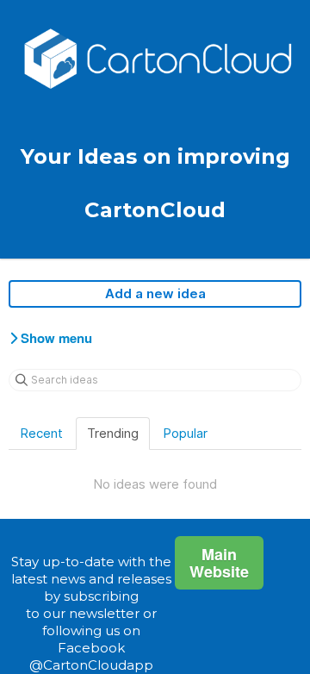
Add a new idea (155, 293)
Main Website (219, 563)
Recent (41, 433)
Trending (113, 433)
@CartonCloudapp (91, 665)
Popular (185, 433)
